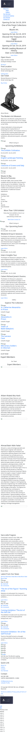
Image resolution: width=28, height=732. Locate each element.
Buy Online (4, 83)
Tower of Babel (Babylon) (7, 327)
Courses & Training (8, 16)
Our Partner (6, 17)
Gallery (8, 12)
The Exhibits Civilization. (10, 150)
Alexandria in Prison (6, 318)
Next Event (11, 219)
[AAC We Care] (7, 4)
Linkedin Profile (5, 683)
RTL (1, 708)
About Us (6, 8)
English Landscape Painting (12, 158)
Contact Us (6, 19)
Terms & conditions (6, 692)
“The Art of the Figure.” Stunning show (14, 590)
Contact (3, 669)
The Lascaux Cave (6, 337)
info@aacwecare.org (7, 681)
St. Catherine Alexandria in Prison (10, 308)
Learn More (14, 32)
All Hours (3, 64)
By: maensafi (4, 584)
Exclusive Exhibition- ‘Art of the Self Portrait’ (13, 633)
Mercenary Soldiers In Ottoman (9, 347)
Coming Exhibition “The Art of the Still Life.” (13, 611)
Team (7, 10)
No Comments (5, 585)
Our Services (6, 14)
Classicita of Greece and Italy (12, 165)
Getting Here (4, 74)
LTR (1, 706)
